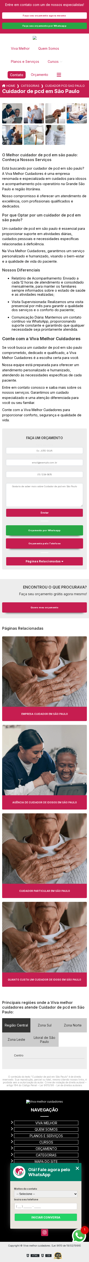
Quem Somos (48, 48)
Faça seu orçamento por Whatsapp (44, 26)
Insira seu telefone (26, 1199)
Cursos (53, 61)
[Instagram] (44, 1232)
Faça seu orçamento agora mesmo (44, 15)
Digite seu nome (44, 445)
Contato (16, 75)
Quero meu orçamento (44, 607)
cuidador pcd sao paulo (65, 86)
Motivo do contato (25, 1188)
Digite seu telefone (44, 468)
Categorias (30, 86)
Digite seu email (44, 457)
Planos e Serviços (25, 61)
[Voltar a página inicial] (44, 38)
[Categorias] (58, 74)
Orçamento (39, 75)
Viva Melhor (20, 48)
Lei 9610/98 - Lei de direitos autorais (61, 1085)
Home (10, 86)
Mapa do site (46, 1161)
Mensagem (45, 480)
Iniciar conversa (45, 1217)
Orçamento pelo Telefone (44, 543)
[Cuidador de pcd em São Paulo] (12, 113)
